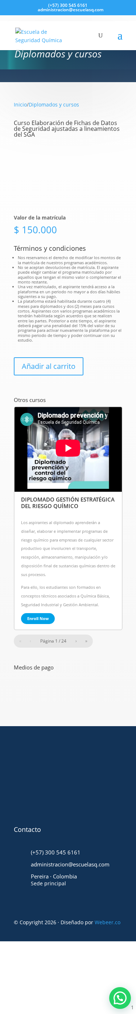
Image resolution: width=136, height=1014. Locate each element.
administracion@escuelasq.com (70, 864)
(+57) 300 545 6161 (67, 5)
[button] (120, 998)
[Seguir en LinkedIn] (88, 789)
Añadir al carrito (48, 366)
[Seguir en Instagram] (48, 789)
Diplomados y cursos (54, 104)
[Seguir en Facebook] (28, 789)
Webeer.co (107, 922)
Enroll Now (38, 618)
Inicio (20, 104)
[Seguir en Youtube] (68, 789)
